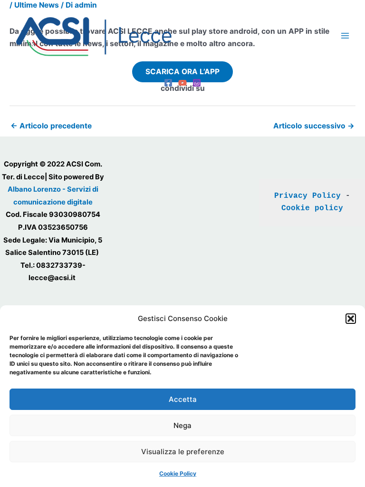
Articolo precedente (51, 125)
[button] (350, 318)
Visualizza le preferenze (182, 451)
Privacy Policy (307, 196)
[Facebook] (168, 82)
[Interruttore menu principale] (345, 36)
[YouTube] (182, 82)
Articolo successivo (314, 125)
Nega (182, 425)
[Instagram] (196, 82)
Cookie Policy (177, 473)
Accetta (183, 399)
